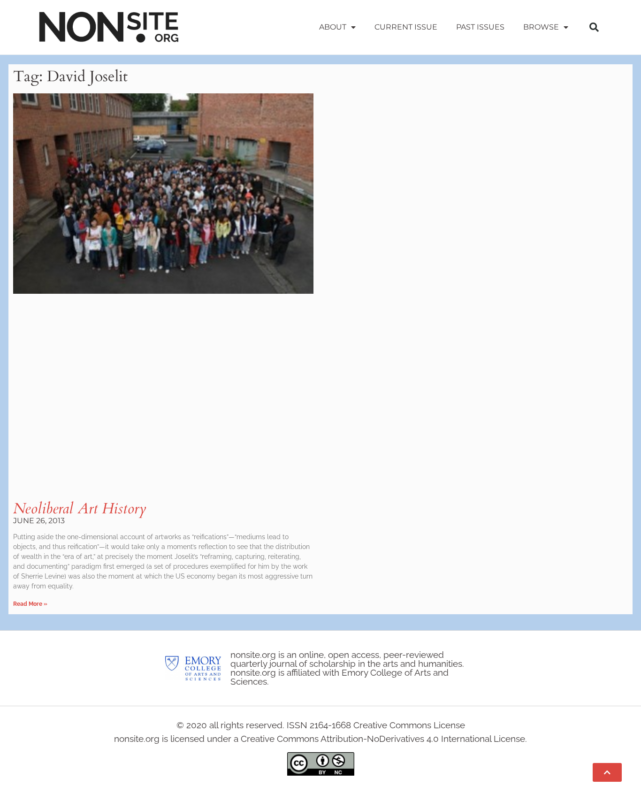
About (332, 27)
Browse (541, 27)
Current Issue (405, 27)
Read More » (30, 604)
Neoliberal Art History (79, 508)
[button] (594, 27)
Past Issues (480, 27)
